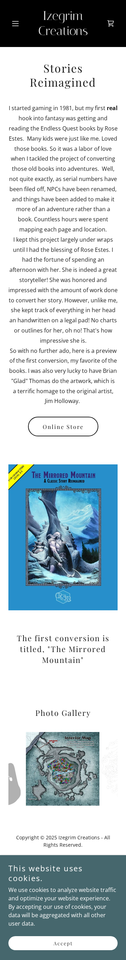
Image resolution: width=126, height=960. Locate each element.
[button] (16, 23)
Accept (63, 943)
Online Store (63, 426)
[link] (63, 33)
